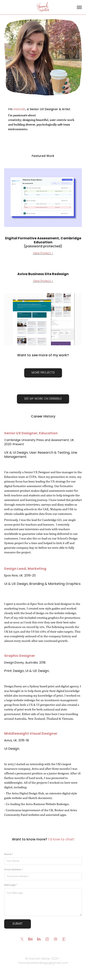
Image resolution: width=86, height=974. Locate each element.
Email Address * (13, 869)
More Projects (43, 372)
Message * (10, 885)
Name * (8, 854)
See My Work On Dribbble (43, 398)
